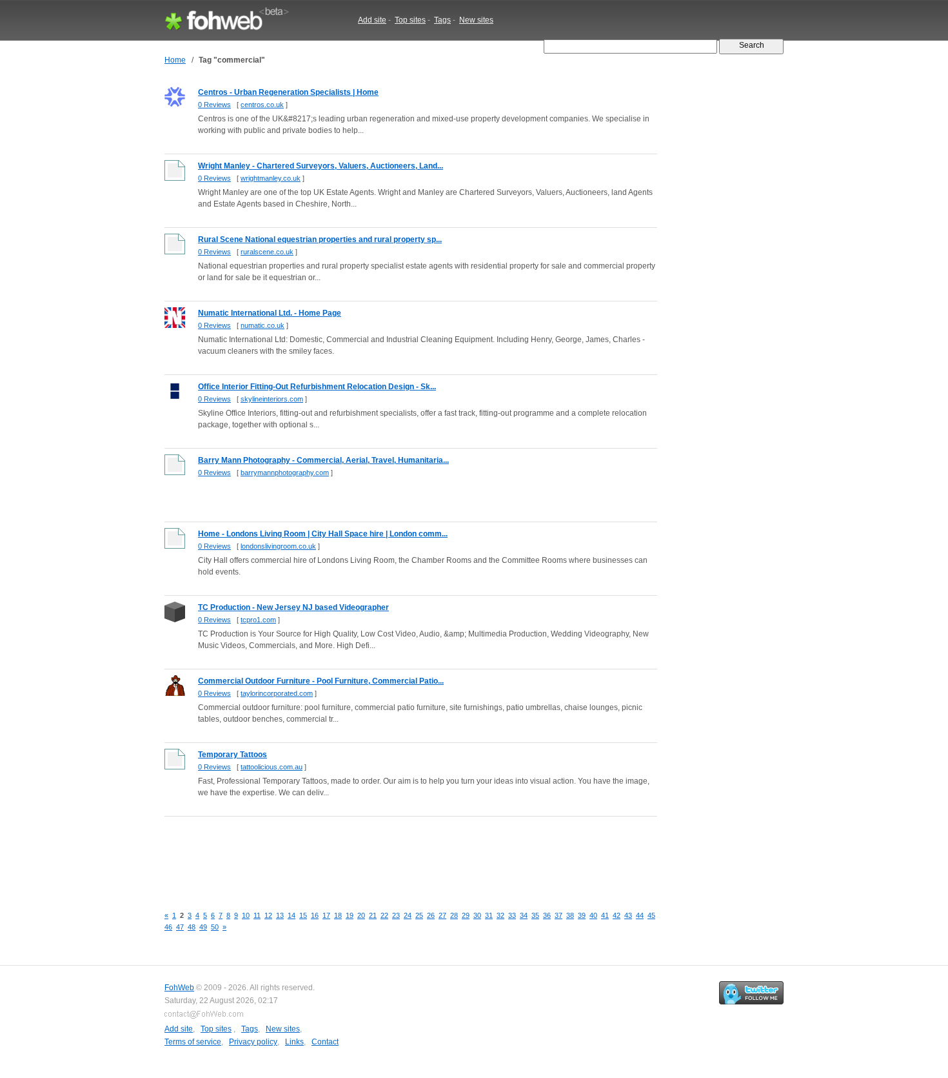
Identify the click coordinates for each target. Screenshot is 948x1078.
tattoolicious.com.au (271, 767)
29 (465, 915)
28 (454, 915)
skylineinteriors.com (272, 399)
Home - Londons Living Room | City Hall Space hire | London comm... (323, 533)
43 (628, 915)
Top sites (410, 20)
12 (268, 915)
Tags (442, 20)
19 (349, 915)
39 (582, 915)
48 (191, 927)
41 (605, 915)
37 (558, 915)
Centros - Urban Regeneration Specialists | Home (288, 92)
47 (180, 927)
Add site (372, 20)
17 (326, 915)
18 (338, 915)
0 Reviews (214, 104)
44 (640, 915)
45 (651, 915)
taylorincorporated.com (277, 693)
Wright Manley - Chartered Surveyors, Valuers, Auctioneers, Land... (320, 165)
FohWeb (179, 987)
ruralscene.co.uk (267, 252)
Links (294, 1041)
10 (246, 915)
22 (384, 915)
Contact (325, 1041)
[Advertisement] (399, 854)
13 (280, 915)
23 (396, 915)
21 (373, 915)
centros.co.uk (262, 104)
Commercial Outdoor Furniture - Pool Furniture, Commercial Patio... (321, 681)
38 (570, 915)
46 (168, 927)
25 (419, 915)
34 (524, 915)
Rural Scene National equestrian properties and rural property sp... (320, 239)
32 (500, 915)
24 (407, 915)
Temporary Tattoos (232, 754)
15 (303, 915)
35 (535, 915)
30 (477, 915)
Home (175, 60)
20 (361, 915)
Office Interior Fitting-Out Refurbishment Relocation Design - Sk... (317, 386)
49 (203, 927)
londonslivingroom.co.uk (278, 546)
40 (593, 915)
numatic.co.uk (262, 325)
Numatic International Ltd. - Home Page (269, 313)
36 (547, 915)
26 (431, 915)
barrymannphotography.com (285, 472)
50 (215, 927)
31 (489, 915)
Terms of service (192, 1041)
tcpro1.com (258, 620)
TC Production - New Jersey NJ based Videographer (293, 607)
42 (616, 915)
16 (315, 915)
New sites (476, 20)
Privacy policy (253, 1041)
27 (442, 915)
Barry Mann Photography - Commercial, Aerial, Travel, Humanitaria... (323, 460)
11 (257, 915)
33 (512, 915)
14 (291, 915)
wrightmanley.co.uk (271, 178)
